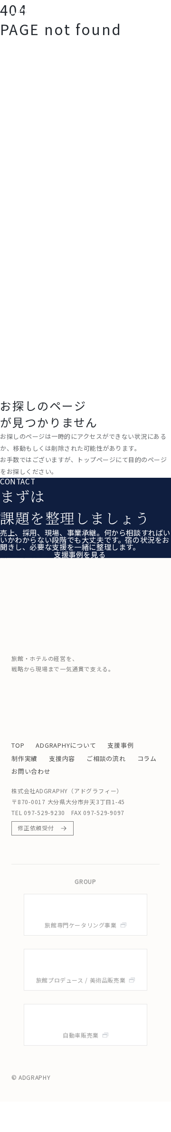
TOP (17, 745)
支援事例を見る (79, 554)
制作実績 (24, 758)
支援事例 (120, 745)
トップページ (96, 459)
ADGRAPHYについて (66, 745)
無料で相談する (26, 554)
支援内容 (62, 758)
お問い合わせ (31, 771)
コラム (147, 758)
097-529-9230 (44, 812)
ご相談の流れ (106, 758)
